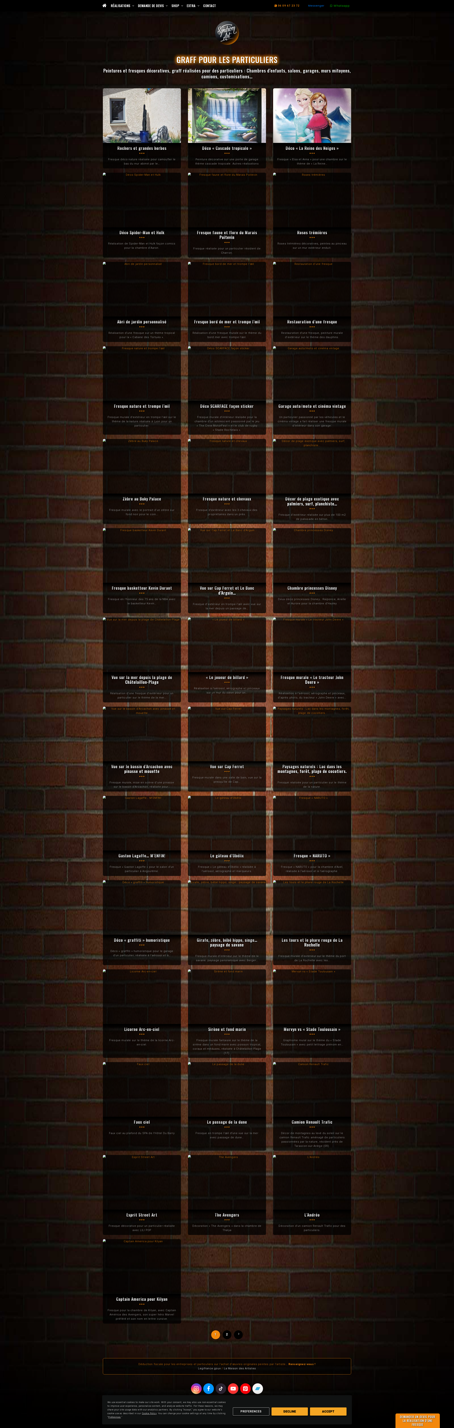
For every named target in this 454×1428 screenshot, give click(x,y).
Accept (328, 1411)
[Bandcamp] (257, 1388)
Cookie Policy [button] (149, 1413)
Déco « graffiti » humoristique (142, 940)
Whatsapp (342, 6)
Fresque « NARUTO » (312, 856)
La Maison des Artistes (240, 1368)
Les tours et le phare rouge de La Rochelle (312, 942)
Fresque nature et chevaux (227, 499)
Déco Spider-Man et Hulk (142, 232)
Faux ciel (142, 1122)
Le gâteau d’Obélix (227, 856)
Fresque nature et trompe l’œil (142, 406)
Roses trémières (312, 232)
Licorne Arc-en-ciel (141, 1029)
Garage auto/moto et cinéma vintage (312, 406)
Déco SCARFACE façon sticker (227, 406)
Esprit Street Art (141, 1215)
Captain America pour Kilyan (142, 1299)
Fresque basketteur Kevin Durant (142, 588)
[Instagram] (196, 1388)
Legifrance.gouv (209, 1368)
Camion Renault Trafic (312, 1122)
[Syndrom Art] (227, 33)
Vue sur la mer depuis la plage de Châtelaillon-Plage (142, 679)
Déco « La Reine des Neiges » (312, 148)
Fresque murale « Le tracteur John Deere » (312, 679)
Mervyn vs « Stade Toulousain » (312, 1029)
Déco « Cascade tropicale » (227, 148)
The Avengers (227, 1215)
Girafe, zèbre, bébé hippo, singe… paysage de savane (227, 942)
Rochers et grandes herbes (142, 148)
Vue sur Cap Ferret (227, 766)
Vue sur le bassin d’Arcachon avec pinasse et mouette (142, 768)
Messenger (316, 5)
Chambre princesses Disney (312, 588)
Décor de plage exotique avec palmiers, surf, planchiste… (312, 501)
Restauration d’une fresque (312, 322)
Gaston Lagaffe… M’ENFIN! (141, 856)
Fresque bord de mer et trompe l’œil (227, 322)
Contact (209, 5)
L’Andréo (312, 1215)
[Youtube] (233, 1388)
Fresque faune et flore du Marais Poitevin (227, 234)
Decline (289, 1411)
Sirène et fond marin (227, 1029)
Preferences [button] (114, 1417)
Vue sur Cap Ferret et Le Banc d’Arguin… (227, 590)
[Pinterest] (245, 1388)
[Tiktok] (221, 1388)
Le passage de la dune (227, 1122)
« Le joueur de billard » (227, 677)
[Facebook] (208, 1388)
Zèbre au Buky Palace (142, 499)
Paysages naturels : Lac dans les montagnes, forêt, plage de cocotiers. (312, 768)
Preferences (251, 1411)
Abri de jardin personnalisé (142, 322)
